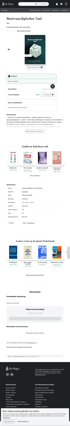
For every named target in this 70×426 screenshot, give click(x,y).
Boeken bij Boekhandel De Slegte (44, 392)
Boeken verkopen (11, 392)
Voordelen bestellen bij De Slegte (44, 390)
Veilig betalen (39, 395)
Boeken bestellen (11, 388)
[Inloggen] (57, 4)
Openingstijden (10, 395)
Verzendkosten (39, 397)
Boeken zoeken (10, 390)
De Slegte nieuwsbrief (41, 406)
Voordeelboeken (56, 10)
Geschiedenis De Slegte (42, 388)
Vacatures (38, 404)
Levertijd (8, 397)
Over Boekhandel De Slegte (44, 384)
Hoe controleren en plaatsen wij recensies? (19, 347)
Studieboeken (65, 10)
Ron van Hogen (25, 27)
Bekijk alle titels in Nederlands (35, 275)
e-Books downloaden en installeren (16, 402)
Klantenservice (11, 384)
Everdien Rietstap (13, 27)
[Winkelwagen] (61, 4)
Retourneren (9, 399)
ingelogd (31, 342)
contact (40, 369)
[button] (3, 252)
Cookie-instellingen (22, 421)
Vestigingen (38, 402)
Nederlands (30, 223)
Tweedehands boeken (35, 10)
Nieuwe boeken (46, 10)
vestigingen (46, 371)
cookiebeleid (6, 417)
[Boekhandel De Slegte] (8, 4)
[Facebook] (7, 374)
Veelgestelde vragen (40, 374)
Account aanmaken (11, 406)
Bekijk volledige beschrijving (34, 131)
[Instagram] (12, 374)
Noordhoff (25, 191)
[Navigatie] (66, 4)
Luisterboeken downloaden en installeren (18, 404)
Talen (24, 223)
